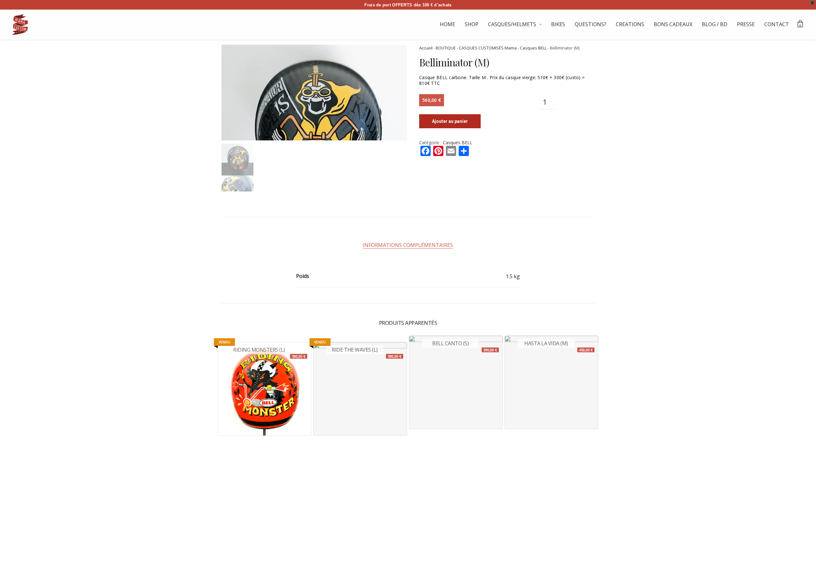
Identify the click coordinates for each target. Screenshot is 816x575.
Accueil (426, 48)
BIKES (558, 24)
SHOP (471, 24)
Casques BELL (533, 48)
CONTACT (776, 24)
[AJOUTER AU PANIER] (424, 414)
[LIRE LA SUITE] (233, 420)
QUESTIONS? (590, 24)
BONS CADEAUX (673, 24)
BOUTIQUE (446, 48)
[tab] (408, 245)
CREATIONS (630, 24)
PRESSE (746, 24)
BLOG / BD (714, 24)
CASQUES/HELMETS (512, 24)
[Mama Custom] (20, 24)
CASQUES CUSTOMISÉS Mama (488, 48)
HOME (447, 24)
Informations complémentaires (408, 245)
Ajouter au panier (450, 121)
